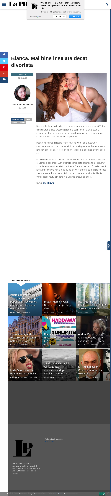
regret (22, 122)
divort (28, 119)
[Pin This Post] (4, 67)
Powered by (33, 17)
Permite (75, 16)
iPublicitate (49, 442)
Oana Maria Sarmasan (22, 105)
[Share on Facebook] (4, 55)
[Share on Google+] (4, 74)
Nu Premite (60, 16)
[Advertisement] (55, 31)
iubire (14, 122)
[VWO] (40, 17)
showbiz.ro (48, 183)
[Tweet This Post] (4, 61)
